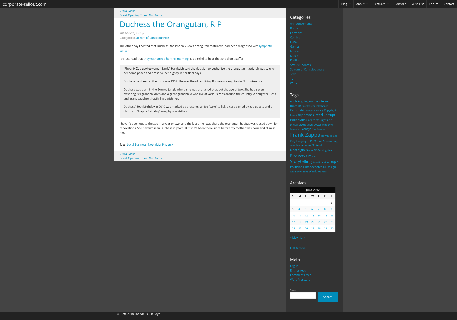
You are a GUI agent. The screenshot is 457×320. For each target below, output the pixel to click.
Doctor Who (320, 124)
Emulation (295, 129)
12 (306, 215)
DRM (330, 124)
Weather (294, 171)
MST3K (308, 145)
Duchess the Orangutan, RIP (171, 24)
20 (312, 222)
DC (330, 120)
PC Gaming (320, 150)
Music (294, 56)
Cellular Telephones (317, 106)
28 (319, 228)
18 (299, 222)
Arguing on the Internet (314, 101)
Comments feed (301, 275)
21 (319, 222)
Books (294, 28)
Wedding (303, 171)
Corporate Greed (309, 114)
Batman (295, 106)
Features (379, 4)
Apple (293, 101)
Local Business (324, 141)
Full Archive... (299, 248)
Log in (294, 266)
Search (294, 290)
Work (293, 83)
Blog (344, 4)
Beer (304, 106)
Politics (295, 60)
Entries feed (298, 270)
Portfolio (400, 4)
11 (299, 215)
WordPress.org (300, 280)
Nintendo (317, 145)
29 (325, 228)
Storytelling (301, 161)
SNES (308, 156)
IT (331, 135)
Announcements (301, 24)
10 (293, 215)
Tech (293, 74)
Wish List (418, 4)
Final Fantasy (318, 129)
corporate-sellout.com (25, 4)
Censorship (297, 110)
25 (299, 228)
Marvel (300, 145)
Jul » (302, 238)
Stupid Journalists (321, 162)
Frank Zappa (305, 134)
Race (329, 150)
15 (325, 215)
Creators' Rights (317, 120)
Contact (449, 4)
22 (325, 222)
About (360, 4)
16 (332, 215)
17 (293, 222)
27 (312, 228)
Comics (295, 37)
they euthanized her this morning (166, 59)
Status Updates (300, 65)
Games (295, 46)
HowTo (325, 135)
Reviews (297, 155)
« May (294, 238)
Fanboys (306, 129)
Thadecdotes (313, 167)
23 (332, 222)
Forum (433, 4)
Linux (312, 141)
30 (332, 228)
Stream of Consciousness (307, 69)
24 (293, 228)
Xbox (324, 171)
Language (302, 141)
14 (319, 215)
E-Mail (294, 42)
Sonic (314, 156)
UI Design (329, 167)
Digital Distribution (301, 124)
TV (291, 79)
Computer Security (314, 110)
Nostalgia (297, 149)
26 (306, 228)
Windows (315, 171)
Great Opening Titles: (141, 15)
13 (312, 215)
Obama (309, 150)
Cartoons (296, 33)
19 (306, 222)
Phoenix (167, 144)
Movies (295, 51)
